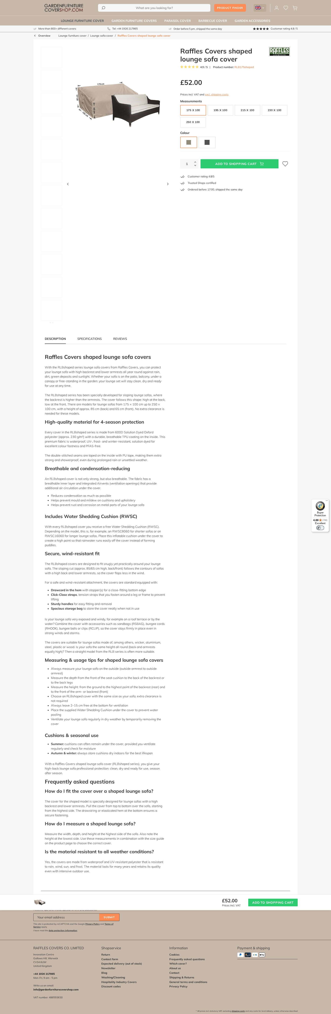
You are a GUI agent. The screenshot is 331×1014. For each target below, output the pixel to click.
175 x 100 (193, 110)
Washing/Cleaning (113, 977)
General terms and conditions (188, 982)
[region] (103, 185)
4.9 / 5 (204, 67)
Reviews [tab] (120, 339)
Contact (174, 973)
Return (105, 954)
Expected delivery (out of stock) (121, 963)
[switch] (320, 527)
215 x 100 (247, 110)
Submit (109, 917)
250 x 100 (193, 122)
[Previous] (68, 185)
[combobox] (154, 8)
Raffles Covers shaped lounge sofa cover (144, 35)
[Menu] (326, 501)
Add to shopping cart (236, 164)
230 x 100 (274, 110)
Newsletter (108, 968)
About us (175, 968)
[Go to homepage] (63, 8)
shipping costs (238, 1011)
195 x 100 (220, 110)
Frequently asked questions (187, 959)
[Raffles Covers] (279, 55)
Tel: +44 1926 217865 (125, 28)
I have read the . (55, 930)
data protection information (63, 930)
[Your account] (276, 8)
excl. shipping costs (217, 94)
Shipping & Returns (181, 977)
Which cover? (178, 963)
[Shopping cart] (295, 8)
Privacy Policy (92, 924)
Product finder (230, 8)
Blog (104, 973)
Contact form (109, 959)
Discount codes (111, 986)
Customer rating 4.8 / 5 (284, 28)
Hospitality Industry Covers (119, 982)
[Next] (168, 185)
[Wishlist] (285, 8)
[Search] (103, 8)
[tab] (89, 339)
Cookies (174, 954)
